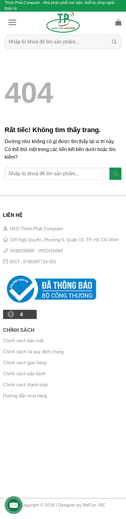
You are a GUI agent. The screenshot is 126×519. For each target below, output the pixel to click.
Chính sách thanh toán (25, 384)
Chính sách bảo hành (24, 373)
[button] (12, 22)
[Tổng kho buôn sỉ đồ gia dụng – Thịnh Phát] (63, 22)
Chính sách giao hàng (24, 362)
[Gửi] (114, 42)
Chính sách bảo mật (23, 340)
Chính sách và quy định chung (33, 351)
